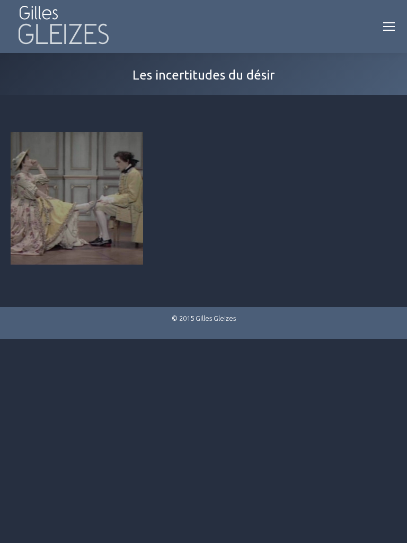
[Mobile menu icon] (389, 26)
